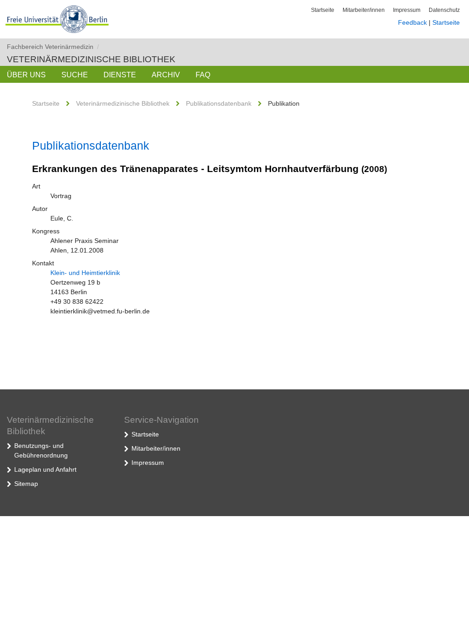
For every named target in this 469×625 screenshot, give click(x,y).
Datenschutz (444, 10)
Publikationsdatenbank (218, 103)
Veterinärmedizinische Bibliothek (91, 59)
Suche (74, 75)
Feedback (412, 22)
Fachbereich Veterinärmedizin (53, 46)
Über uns (26, 75)
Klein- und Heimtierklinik (85, 272)
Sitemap (26, 483)
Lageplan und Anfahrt (45, 469)
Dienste (120, 75)
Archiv (166, 75)
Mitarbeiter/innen (364, 10)
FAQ (203, 75)
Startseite (322, 10)
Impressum (406, 10)
